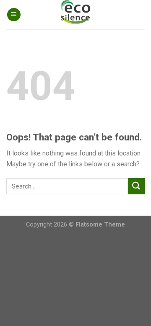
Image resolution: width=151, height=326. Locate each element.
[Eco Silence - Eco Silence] (75, 14)
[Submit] (136, 186)
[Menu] (14, 15)
